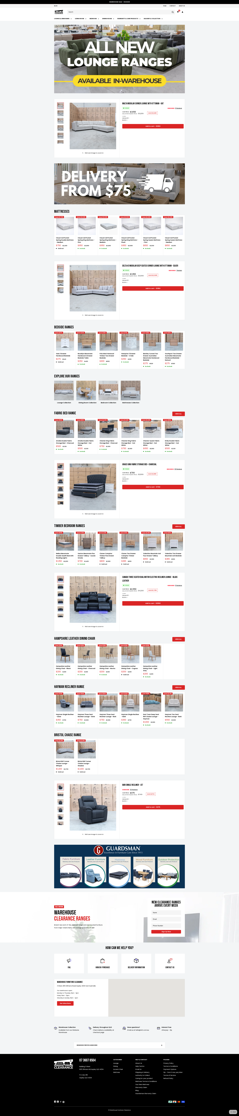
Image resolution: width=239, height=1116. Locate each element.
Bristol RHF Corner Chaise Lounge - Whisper (62, 763)
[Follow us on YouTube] (63, 1102)
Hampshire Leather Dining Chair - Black (63, 667)
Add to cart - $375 (153, 807)
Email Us (138, 1069)
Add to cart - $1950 (153, 288)
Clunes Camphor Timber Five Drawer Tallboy (107, 556)
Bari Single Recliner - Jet (132, 785)
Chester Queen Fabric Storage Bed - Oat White (151, 443)
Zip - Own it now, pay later (173, 1072)
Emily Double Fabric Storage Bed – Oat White (172, 443)
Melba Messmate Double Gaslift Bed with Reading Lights (64, 556)
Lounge (115, 1063)
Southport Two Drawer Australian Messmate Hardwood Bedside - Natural (173, 357)
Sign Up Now (166, 931)
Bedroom (93, 18)
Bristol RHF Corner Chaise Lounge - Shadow (84, 763)
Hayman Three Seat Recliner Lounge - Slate (86, 715)
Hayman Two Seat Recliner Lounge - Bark (173, 715)
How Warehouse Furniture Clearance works (87, 1045)
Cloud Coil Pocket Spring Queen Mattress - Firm (151, 240)
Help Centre (139, 1066)
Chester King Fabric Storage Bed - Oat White (128, 443)
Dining (115, 1066)
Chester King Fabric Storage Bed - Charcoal (108, 442)
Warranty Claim (141, 1087)
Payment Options (169, 1069)
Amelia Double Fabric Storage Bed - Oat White (86, 443)
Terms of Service (169, 1075)
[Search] (172, 12)
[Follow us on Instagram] (58, 1102)
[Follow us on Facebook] (55, 1102)
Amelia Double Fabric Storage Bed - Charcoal (65, 442)
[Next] (185, 235)
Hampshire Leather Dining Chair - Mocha (107, 667)
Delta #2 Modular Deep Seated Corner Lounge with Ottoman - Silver (150, 265)
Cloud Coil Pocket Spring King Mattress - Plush (129, 240)
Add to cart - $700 (153, 487)
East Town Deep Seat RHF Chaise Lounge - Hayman (151, 716)
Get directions (65, 1003)
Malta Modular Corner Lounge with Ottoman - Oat (143, 103)
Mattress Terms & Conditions (146, 1081)
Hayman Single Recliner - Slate (65, 715)
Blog (55, 6)
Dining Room (107, 18)
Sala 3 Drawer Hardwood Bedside (63, 355)
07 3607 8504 (87, 1060)
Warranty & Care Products (127, 18)
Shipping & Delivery (142, 1072)
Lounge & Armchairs (62, 18)
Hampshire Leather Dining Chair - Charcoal (86, 667)
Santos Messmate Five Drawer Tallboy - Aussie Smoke (86, 556)
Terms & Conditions (170, 1066)
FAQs (164, 6)
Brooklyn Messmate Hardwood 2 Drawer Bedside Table (85, 356)
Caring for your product (144, 1078)
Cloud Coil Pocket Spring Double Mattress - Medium (65, 240)
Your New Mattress (142, 1084)
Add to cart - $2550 (153, 603)
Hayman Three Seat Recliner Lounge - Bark (108, 715)
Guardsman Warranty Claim (145, 1093)
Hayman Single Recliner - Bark (130, 715)
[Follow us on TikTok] (61, 1102)
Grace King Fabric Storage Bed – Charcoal (139, 464)
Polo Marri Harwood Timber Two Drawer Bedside (107, 356)
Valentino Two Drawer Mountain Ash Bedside (173, 555)
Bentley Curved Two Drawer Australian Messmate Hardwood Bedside (151, 357)
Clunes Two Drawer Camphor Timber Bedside (128, 556)
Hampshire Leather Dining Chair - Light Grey (150, 668)
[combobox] (118, 12)
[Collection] (119, 59)
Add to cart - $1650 (153, 126)
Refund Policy (168, 1078)
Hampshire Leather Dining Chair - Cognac (129, 667)
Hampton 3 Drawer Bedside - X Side (128, 355)
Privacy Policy (168, 1063)
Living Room (79, 18)
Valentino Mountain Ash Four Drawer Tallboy (152, 555)
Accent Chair (118, 1069)
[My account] (182, 12)
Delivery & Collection (152, 18)
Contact (173, 6)
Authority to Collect (142, 1075)
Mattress (116, 1072)
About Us (182, 6)
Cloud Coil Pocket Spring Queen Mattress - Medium (173, 240)
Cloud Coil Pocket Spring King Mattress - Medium (108, 240)
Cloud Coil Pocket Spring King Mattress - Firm (86, 240)
